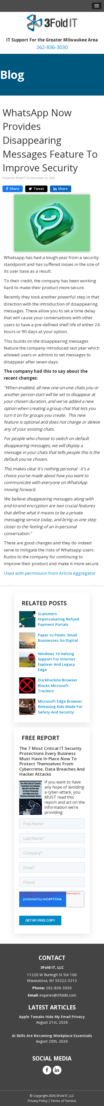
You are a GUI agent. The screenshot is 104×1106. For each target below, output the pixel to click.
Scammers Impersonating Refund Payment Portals (58, 619)
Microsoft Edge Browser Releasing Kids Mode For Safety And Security (60, 706)
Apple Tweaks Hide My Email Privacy (52, 1016)
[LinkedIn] (57, 1069)
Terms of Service (63, 1100)
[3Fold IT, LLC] (52, 22)
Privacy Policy (37, 1100)
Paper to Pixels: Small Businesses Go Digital (58, 637)
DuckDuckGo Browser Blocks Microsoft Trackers (57, 685)
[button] (96, 6)
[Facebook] (47, 1069)
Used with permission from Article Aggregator (50, 573)
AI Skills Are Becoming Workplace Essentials (52, 1035)
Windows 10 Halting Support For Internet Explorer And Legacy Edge (56, 661)
